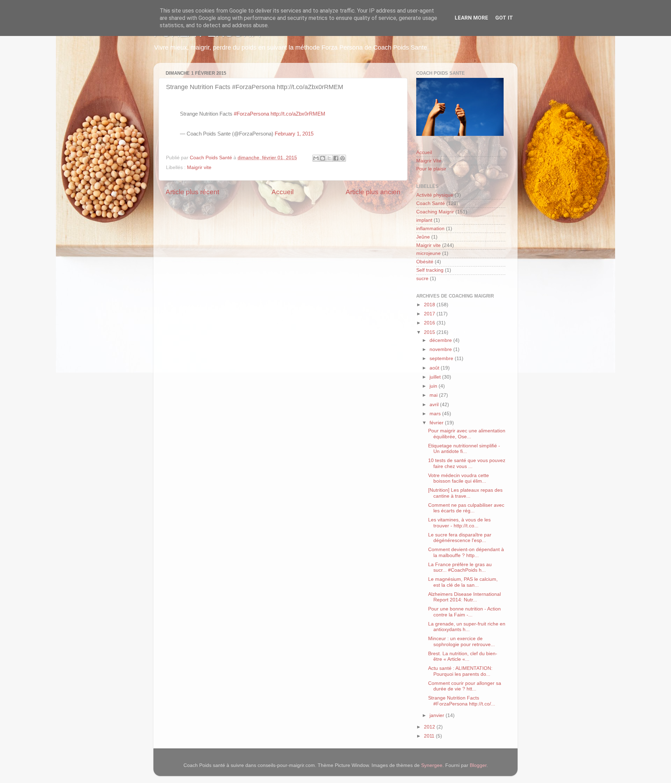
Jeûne (423, 237)
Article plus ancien (373, 192)
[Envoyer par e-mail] (315, 158)
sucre (422, 278)
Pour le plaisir (431, 168)
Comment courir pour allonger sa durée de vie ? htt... (464, 686)
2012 (430, 727)
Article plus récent (192, 192)
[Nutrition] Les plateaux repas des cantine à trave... (465, 493)
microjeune (428, 253)
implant (424, 220)
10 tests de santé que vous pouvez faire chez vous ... (466, 463)
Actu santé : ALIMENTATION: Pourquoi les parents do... (460, 671)
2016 (430, 322)
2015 (430, 332)
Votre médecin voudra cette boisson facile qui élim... (458, 478)
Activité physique (434, 195)
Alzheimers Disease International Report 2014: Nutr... (464, 597)
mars (436, 413)
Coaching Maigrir (435, 211)
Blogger (478, 765)
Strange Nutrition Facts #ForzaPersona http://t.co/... (461, 700)
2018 (430, 304)
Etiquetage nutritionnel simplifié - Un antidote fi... (464, 448)
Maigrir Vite (428, 160)
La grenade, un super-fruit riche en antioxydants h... (466, 626)
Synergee (431, 765)
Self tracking (429, 270)
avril (435, 404)
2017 (430, 313)
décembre (441, 340)
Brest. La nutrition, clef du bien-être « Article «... (462, 656)
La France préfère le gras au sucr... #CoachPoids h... (460, 567)
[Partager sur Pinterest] (342, 158)
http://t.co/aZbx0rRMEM (297, 114)
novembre (441, 349)
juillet (436, 377)
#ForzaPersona (251, 114)
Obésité (424, 261)
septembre (442, 358)
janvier (438, 715)
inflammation (430, 228)
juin (434, 386)
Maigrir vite (199, 167)
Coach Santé (430, 203)
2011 (430, 736)
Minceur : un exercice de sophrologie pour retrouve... (461, 641)
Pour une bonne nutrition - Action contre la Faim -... (464, 611)
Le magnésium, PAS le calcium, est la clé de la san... (463, 582)
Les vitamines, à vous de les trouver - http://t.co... (459, 522)
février (437, 422)
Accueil (283, 192)
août (435, 368)
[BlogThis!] (322, 158)
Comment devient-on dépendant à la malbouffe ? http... (466, 552)
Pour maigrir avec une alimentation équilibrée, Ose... (466, 433)
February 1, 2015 (294, 134)
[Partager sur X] (329, 158)
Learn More (471, 18)
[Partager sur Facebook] (335, 158)
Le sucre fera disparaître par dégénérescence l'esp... (459, 537)
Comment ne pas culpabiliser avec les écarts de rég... (466, 508)
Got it (504, 18)
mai (434, 395)
